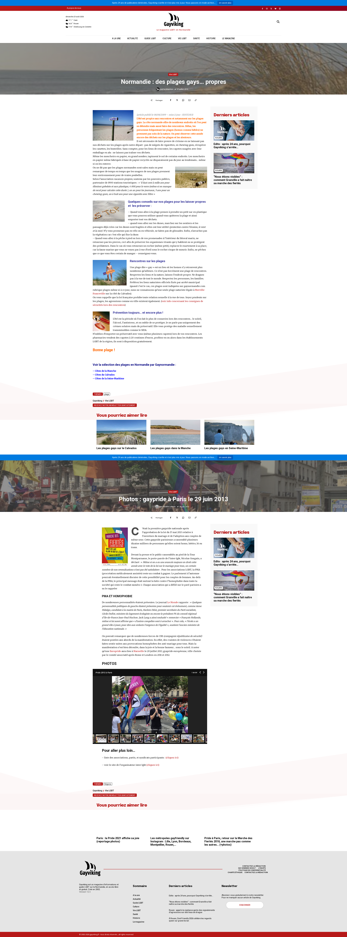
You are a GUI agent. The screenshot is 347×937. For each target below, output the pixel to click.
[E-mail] (189, 100)
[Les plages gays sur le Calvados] (121, 432)
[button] (278, 21)
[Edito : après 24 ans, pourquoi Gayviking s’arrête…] (234, 130)
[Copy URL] (195, 100)
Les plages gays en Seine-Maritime (226, 448)
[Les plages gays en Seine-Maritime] (229, 432)
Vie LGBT (173, 74)
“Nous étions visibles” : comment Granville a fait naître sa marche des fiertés (233, 180)
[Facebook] (262, 8)
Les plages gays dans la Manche (170, 448)
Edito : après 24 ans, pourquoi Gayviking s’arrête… (232, 145)
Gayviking (97, 400)
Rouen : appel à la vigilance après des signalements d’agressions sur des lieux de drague (192, 911)
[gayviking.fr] (90, 868)
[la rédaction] (158, 89)
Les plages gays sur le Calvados (117, 448)
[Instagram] (266, 8)
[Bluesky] (275, 8)
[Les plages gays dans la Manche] (175, 432)
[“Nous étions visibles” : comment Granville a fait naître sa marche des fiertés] (234, 163)
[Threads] (279, 8)
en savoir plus (225, 3)
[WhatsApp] (183, 100)
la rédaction (168, 89)
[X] (271, 8)
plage (106, 394)
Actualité (218, 138)
